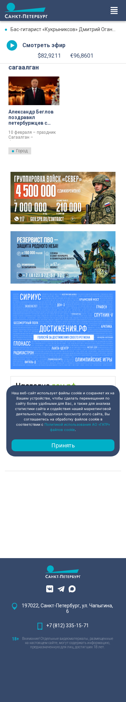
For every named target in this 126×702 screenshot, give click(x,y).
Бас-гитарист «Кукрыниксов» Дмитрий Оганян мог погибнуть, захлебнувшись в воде (65, 29)
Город (22, 150)
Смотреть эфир (43, 45)
